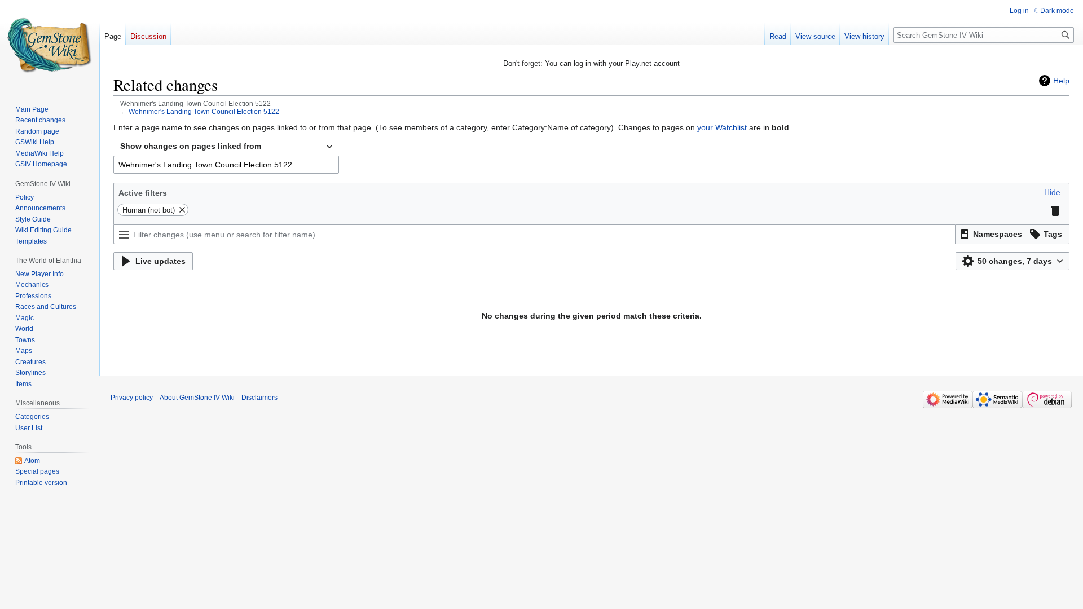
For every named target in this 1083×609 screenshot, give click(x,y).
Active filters (142, 192)
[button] (1052, 192)
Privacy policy (132, 397)
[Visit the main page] (50, 45)
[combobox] (226, 147)
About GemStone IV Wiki (197, 397)
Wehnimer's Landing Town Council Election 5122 (204, 111)
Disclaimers (259, 397)
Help (1061, 80)
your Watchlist (722, 127)
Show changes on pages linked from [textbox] (190, 146)
